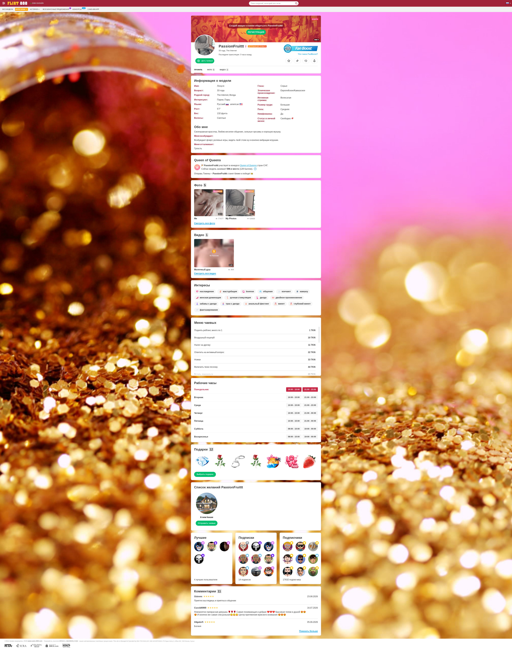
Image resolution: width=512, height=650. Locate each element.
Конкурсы (77, 9)
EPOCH (62, 641)
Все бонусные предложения (56, 9)
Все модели (7, 9)
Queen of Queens (248, 165)
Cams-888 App (93, 9)
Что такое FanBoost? (308, 54)
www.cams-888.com (35, 641)
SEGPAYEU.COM (72, 641)
